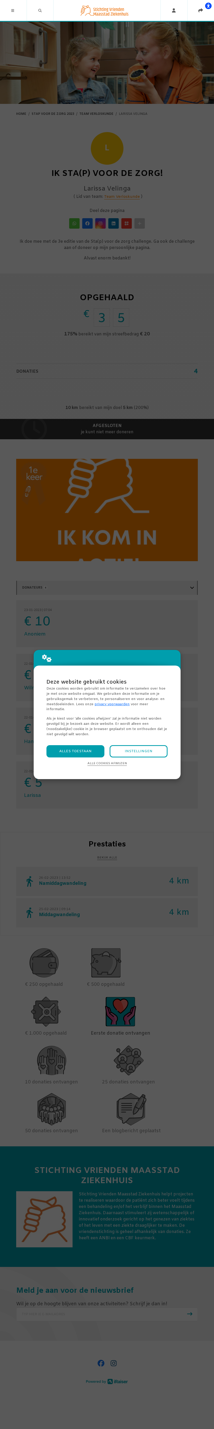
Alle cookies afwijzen (107, 763)
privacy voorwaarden (112, 704)
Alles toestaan (75, 751)
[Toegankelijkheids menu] (208, 6)
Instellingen (138, 751)
